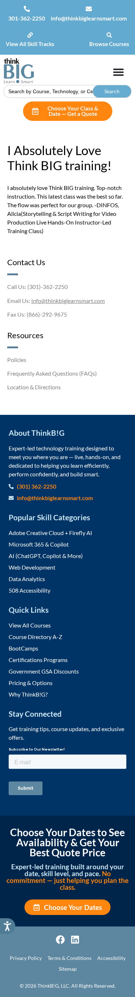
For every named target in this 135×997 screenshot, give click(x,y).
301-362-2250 (26, 18)
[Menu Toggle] (118, 72)
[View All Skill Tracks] (30, 35)
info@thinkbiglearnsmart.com (89, 18)
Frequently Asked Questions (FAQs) (52, 373)
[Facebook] (60, 939)
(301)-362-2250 (47, 286)
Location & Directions (34, 387)
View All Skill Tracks (30, 44)
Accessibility (111, 958)
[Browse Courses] (109, 35)
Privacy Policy (26, 958)
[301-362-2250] (27, 9)
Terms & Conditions (69, 958)
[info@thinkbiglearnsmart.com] (89, 9)
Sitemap (68, 969)
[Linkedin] (75, 939)
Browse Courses (109, 44)
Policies (16, 359)
